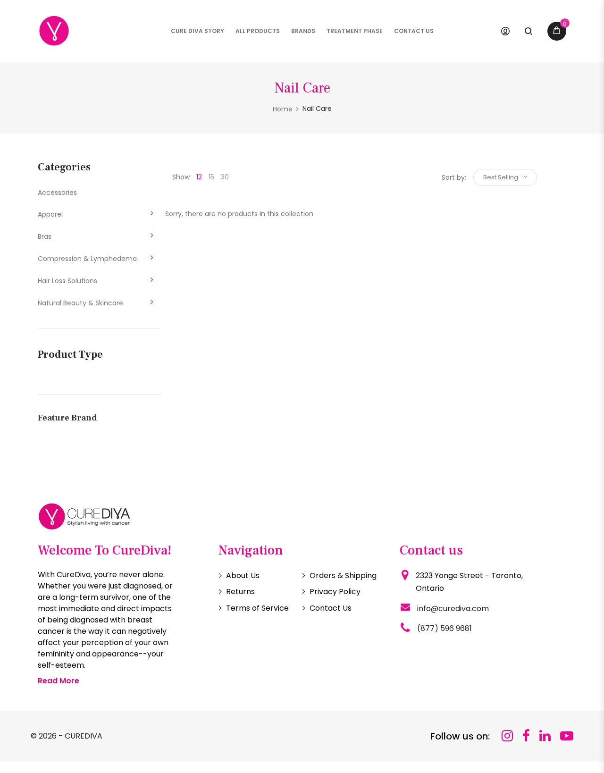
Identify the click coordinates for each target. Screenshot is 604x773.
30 (225, 177)
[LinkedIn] (545, 736)
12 (199, 177)
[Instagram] (507, 736)
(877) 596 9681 (444, 628)
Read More (58, 680)
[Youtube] (566, 736)
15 (211, 177)
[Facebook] (526, 736)
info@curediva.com (453, 608)
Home (283, 109)
